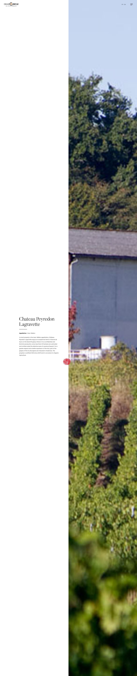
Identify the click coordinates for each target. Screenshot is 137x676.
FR (122, 4)
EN (125, 4)
